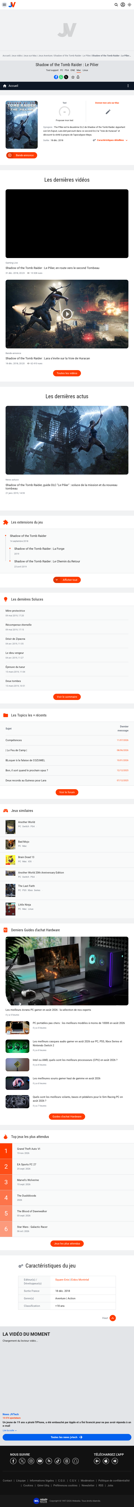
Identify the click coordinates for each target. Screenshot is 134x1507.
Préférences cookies (65, 1485)
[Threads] (67, 1460)
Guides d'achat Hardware (67, 1116)
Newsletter (88, 1485)
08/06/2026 (122, 750)
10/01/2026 (122, 760)
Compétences (14, 740)
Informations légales (42, 1480)
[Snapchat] (75, 1460)
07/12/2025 (122, 780)
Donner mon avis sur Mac (107, 103)
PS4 (67, 70)
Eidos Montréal (80, 1279)
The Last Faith (26, 886)
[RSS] (49, 1460)
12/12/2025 (122, 770)
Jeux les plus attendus (67, 1243)
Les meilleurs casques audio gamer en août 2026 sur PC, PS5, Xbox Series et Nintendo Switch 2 (77, 1043)
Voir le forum (67, 792)
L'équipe (21, 1480)
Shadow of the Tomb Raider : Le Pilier (72, 55)
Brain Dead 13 (26, 857)
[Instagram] (31, 1460)
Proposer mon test (64, 120)
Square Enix (62, 1279)
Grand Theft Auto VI (28, 1148)
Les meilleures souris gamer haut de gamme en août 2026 (66, 1078)
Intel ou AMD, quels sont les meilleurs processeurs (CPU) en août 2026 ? (75, 1060)
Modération (87, 1480)
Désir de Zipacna (15, 638)
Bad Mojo (23, 841)
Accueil (6, 55)
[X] (22, 1460)
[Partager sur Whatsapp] (61, 77)
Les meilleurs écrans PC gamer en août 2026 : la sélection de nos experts (48, 1009)
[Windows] (115, 1460)
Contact (7, 1480)
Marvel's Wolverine (28, 1180)
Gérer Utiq (43, 1485)
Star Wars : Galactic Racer (32, 1227)
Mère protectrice (15, 610)
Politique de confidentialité (114, 1480)
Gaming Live (52, 265)
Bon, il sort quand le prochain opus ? (27, 770)
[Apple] (106, 1460)
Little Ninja (24, 904)
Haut (105, 1318)
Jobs (110, 1485)
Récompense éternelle (19, 624)
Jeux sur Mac (30, 55)
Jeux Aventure (45, 55)
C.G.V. (73, 1480)
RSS (101, 1485)
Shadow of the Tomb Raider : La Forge (39, 548)
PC (61, 70)
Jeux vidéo (17, 55)
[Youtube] (40, 1460)
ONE (72, 70)
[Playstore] (97, 1460)
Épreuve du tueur (15, 667)
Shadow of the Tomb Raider (28, 536)
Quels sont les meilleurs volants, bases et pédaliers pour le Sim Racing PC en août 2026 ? (78, 1099)
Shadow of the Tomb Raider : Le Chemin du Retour (47, 561)
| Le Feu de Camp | (16, 750)
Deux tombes (13, 681)
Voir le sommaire (67, 696)
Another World (26, 822)
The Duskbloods (26, 1195)
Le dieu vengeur (15, 653)
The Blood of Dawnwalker (32, 1211)
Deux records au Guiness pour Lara (26, 780)
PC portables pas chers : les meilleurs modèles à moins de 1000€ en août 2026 (79, 1023)
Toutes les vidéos (67, 373)
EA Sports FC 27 (26, 1164)
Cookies (28, 1485)
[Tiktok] (58, 1460)
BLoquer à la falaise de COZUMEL (25, 760)
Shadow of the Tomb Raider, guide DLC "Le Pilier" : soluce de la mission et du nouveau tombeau (61, 486)
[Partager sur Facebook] (56, 77)
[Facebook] (13, 1460)
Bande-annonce (25, 155)
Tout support (52, 70)
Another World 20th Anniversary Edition (41, 872)
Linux (85, 70)
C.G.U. (61, 1480)
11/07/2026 (122, 740)
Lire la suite (9, 1430)
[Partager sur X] (66, 77)
